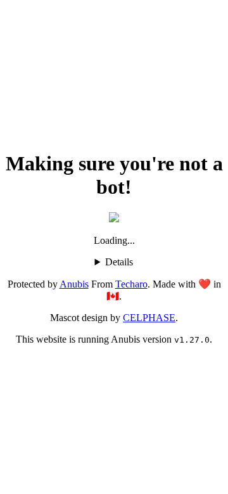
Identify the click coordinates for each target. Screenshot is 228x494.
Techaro (131, 284)
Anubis (74, 284)
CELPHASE (149, 317)
